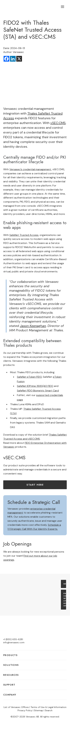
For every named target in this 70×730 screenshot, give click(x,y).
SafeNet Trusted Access (23, 235)
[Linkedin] (13, 59)
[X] (19, 59)
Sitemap (38, 710)
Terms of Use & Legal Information (48, 707)
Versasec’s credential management (30, 169)
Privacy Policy (25, 710)
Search (48, 710)
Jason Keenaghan (33, 326)
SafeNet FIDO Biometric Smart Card (38, 390)
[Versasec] (20, 6)
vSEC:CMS (58, 123)
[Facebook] (6, 59)
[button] (62, 6)
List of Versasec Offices (16, 707)
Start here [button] (35, 485)
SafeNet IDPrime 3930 (30, 386)
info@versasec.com (13, 642)
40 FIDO (48, 386)
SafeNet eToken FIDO (29, 377)
